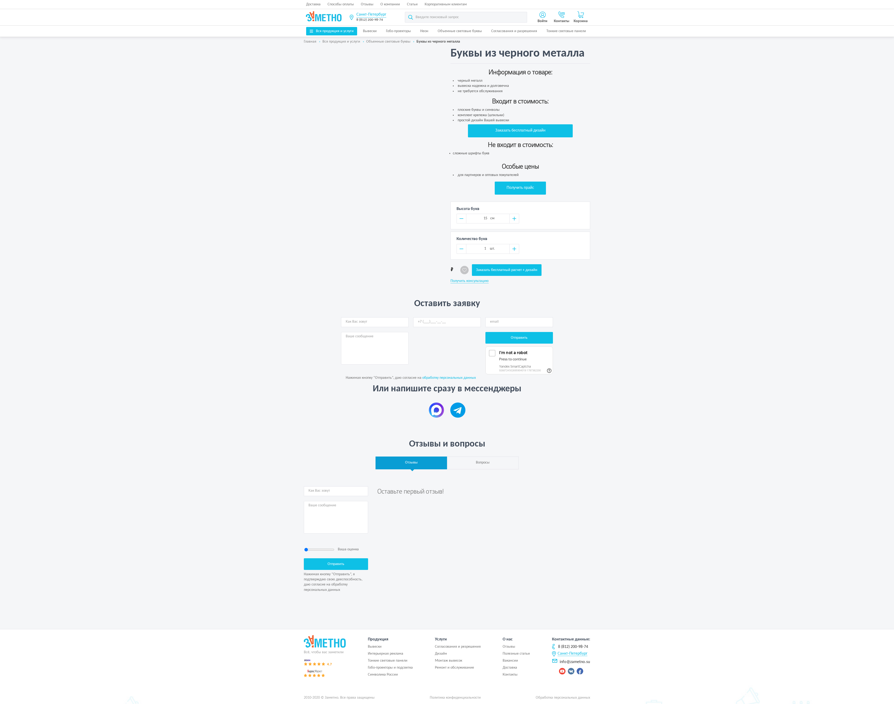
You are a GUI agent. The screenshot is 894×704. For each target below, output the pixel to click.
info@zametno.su (575, 662)
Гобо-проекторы (398, 31)
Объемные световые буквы (460, 31)
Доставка (313, 4)
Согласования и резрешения (458, 647)
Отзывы (367, 4)
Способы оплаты (341, 4)
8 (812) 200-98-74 (369, 20)
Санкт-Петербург (371, 14)
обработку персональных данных (449, 378)
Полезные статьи (516, 654)
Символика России (383, 675)
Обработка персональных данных (563, 698)
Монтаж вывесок (448, 661)
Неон (424, 31)
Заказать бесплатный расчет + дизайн (506, 270)
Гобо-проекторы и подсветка (390, 668)
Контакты (510, 675)
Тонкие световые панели (566, 31)
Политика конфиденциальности (455, 698)
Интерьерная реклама (385, 654)
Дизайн (441, 654)
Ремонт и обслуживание (454, 668)
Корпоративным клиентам (446, 4)
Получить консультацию (469, 281)
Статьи (412, 4)
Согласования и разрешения (514, 31)
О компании (390, 4)
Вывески (370, 31)
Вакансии (510, 661)
